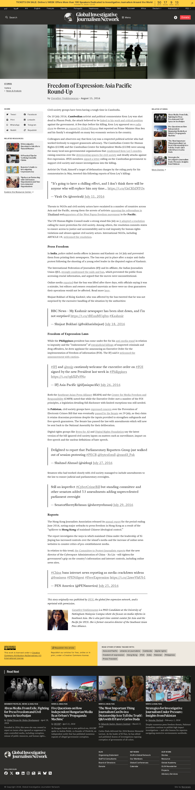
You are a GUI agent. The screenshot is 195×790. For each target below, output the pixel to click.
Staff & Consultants (107, 759)
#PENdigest (75, 577)
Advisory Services (169, 774)
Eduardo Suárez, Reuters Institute (115, 724)
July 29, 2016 (123, 505)
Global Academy (168, 762)
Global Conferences (139, 762)
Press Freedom (110, 659)
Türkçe (108, 8)
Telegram (31, 125)
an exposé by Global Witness (82, 128)
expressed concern (101, 409)
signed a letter (92, 159)
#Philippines (118, 372)
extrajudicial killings (102, 344)
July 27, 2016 (102, 463)
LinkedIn (31, 120)
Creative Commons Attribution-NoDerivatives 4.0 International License (22, 655)
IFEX (91, 599)
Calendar (134, 766)
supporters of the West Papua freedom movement (92, 214)
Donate (185, 17)
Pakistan (158, 655)
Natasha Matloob (155, 720)
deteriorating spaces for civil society (96, 155)
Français (50, 8)
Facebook (32, 114)
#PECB (91, 455)
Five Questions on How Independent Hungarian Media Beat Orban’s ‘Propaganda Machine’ (72, 713)
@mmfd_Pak (125, 455)
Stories (8, 84)
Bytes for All (83, 431)
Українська (93, 8)
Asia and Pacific (110, 651)
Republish (32, 130)
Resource (165, 759)
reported (68, 282)
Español (64, 8)
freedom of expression (113, 655)
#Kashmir (116, 316)
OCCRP (57, 724)
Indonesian (173, 8)
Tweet (13, 114)
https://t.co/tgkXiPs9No (68, 377)
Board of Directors (107, 762)
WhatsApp (14, 125)
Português (78, 8)
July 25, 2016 (109, 586)
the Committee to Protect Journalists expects (100, 550)
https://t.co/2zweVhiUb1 (128, 577)
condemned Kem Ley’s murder (124, 151)
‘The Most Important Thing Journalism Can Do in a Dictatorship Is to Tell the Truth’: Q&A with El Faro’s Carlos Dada (120, 713)
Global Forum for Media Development (23, 720)
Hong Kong (132, 655)
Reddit (13, 130)
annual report (113, 521)
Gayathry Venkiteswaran (65, 98)
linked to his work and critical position (121, 120)
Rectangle (186, 787)
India (149, 655)
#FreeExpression (97, 577)
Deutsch (156, 8)
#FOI (139, 367)
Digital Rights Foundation (109, 431)
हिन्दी (119, 8)
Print (12, 120)
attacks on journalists (130, 651)
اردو (5, 8)
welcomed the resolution (77, 237)
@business (58, 577)
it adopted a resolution (132, 221)
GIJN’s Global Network (140, 755)
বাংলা (26, 8)
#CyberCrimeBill (88, 487)
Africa (143, 8)
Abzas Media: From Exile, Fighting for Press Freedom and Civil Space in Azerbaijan (26, 711)
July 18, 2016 (115, 324)
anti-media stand (125, 340)
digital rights (160, 651)
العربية (16, 8)
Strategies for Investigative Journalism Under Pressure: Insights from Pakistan (164, 711)
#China (56, 573)
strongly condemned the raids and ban (82, 272)
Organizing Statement (109, 755)
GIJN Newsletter (169, 766)
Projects (165, 770)
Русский (130, 8)
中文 (187, 8)
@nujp (68, 367)
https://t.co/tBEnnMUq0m (90, 316)
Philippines (170, 655)
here (106, 290)
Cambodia (147, 651)
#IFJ (54, 367)
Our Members (136, 759)
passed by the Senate (106, 413)
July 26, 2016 (110, 385)
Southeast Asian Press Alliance (75, 394)
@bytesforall (106, 455)
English (37, 8)
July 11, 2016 (94, 196)
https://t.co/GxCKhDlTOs (126, 188)
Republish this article (64, 648)
